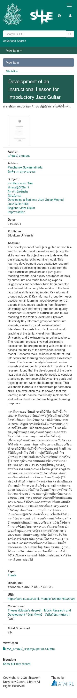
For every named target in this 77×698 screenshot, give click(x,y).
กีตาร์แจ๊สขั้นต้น (18, 191)
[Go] (70, 34)
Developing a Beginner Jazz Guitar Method (36, 199)
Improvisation (16, 212)
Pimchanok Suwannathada (25, 167)
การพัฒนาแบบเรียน (20, 183)
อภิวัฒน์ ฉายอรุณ (19, 155)
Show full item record (16, 664)
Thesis (12, 575)
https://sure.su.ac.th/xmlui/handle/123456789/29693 (41, 598)
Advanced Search (14, 41)
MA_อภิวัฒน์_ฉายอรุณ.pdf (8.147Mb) (30, 649)
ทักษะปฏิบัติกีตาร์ (18, 187)
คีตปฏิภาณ (14, 195)
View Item (12, 62)
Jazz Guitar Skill (18, 204)
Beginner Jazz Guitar (21, 208)
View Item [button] (13, 50)
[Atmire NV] (62, 682)
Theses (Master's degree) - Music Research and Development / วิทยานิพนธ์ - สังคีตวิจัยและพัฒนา (39, 612)
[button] (59, 15)
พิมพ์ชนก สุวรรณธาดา (22, 171)
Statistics (12, 71)
